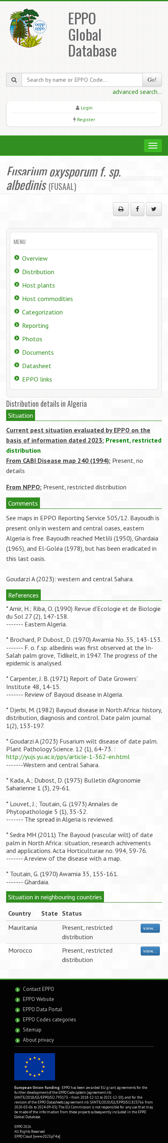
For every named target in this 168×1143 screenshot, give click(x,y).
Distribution (38, 272)
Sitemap (32, 1029)
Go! (152, 79)
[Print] (121, 209)
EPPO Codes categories (49, 1019)
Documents (38, 352)
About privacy (38, 1039)
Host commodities (47, 298)
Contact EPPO (38, 989)
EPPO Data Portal (42, 1009)
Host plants (38, 285)
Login (87, 108)
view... (150, 928)
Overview (35, 258)
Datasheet (36, 366)
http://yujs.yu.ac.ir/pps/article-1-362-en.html (68, 757)
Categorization (42, 312)
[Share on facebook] (137, 209)
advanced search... (137, 91)
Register (86, 119)
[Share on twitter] (154, 209)
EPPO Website (38, 999)
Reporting (35, 325)
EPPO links (37, 379)
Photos (32, 339)
